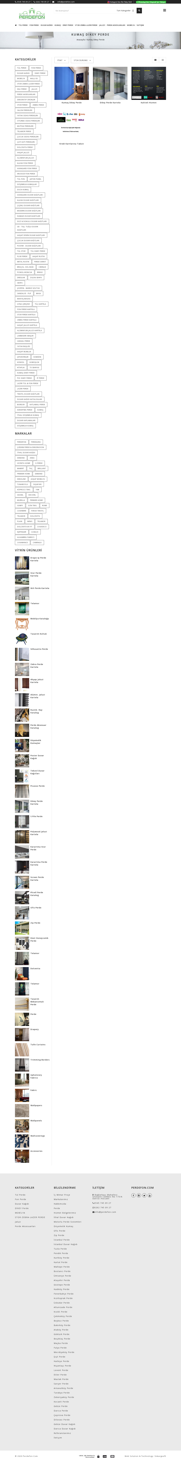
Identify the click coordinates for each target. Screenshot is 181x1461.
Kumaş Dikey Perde (26, 373)
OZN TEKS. (32, 505)
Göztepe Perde (62, 1284)
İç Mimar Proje (62, 1195)
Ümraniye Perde (62, 1275)
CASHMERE (21, 511)
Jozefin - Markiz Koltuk (28, 288)
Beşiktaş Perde (62, 1338)
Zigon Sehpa (36, 277)
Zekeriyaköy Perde (64, 1397)
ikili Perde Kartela (39, 588)
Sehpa (20, 283)
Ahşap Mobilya (38, 479)
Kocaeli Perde (61, 1401)
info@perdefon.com (66, 2)
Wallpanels (36, 1120)
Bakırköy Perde (62, 1325)
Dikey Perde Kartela (110, 102)
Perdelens (36, 442)
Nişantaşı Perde (62, 1365)
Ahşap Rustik (38, 256)
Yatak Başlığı (23, 346)
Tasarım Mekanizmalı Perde (37, 1002)
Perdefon (21, 442)
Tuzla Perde (60, 1249)
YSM (37, 489)
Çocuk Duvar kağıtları (28, 240)
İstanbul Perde (62, 1240)
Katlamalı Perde (37, 404)
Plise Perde (22, 256)
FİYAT (59, 60)
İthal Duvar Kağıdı (26, 452)
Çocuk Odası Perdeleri (28, 137)
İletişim (140, 25)
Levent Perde (61, 1370)
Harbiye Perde (61, 1361)
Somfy (20, 505)
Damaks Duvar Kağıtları (28, 216)
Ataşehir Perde (62, 1280)
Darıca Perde (61, 1410)
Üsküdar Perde (62, 1302)
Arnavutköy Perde (63, 1388)
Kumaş (58, 25)
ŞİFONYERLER (22, 357)
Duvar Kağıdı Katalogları (29, 399)
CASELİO (34, 532)
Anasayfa (81, 39)
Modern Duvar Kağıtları (29, 211)
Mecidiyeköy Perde (64, 1352)
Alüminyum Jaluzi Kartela (29, 330)
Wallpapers (36, 1105)
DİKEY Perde (68, 25)
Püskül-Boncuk (24, 272)
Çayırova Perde (62, 1415)
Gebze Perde (61, 1406)
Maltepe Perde (62, 1266)
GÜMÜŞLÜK (34, 362)
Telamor (21, 516)
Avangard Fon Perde (27, 168)
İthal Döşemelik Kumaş (28, 415)
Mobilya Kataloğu (39, 618)
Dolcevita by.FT (24, 527)
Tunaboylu (22, 484)
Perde (33, 1014)
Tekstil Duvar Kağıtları (28, 394)
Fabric (33, 1090)
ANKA (32, 458)
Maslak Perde (61, 1379)
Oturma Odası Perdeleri (28, 121)
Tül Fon (21, 179)
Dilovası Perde (62, 1419)
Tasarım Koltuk (38, 634)
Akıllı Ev (34, 78)
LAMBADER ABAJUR (25, 336)
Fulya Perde (60, 1347)
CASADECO (42, 527)
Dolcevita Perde (25, 147)
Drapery (34, 1029)
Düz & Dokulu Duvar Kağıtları (32, 221)
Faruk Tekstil (37, 511)
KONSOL (20, 362)
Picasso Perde (37, 786)
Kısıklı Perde (60, 1311)
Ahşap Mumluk (24, 352)
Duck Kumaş (23, 189)
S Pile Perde (36, 816)
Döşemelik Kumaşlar (27, 184)
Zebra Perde (38, 105)
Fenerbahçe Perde (64, 1293)
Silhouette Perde (39, 649)
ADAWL (20, 495)
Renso (40, 272)
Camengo (37, 542)
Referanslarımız (62, 1433)
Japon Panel (35, 179)
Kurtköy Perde (61, 1257)
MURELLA (21, 500)
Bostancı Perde (62, 1271)
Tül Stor (21, 251)
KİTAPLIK (21, 367)
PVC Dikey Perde (24, 378)
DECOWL (32, 495)
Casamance (22, 542)
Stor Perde (22, 105)
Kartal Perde (61, 1262)
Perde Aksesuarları (116, 25)
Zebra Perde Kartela (27, 320)
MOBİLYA (131, 25)
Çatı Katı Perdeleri (26, 142)
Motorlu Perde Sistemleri (67, 1222)
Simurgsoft (160, 1456)
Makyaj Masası (23, 299)
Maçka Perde (61, 1343)
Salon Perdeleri (24, 110)
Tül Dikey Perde (38, 251)
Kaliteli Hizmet (149, 102)
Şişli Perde (59, 1356)
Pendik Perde (61, 1253)
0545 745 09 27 (23, 2)
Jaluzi (102, 25)
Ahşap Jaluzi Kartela (27, 325)
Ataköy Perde (61, 1329)
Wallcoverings (37, 1136)
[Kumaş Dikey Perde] (71, 83)
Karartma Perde (24, 410)
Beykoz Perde (61, 1320)
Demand (21, 458)
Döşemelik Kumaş (25, 426)
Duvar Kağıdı (47, 25)
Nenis (29, 521)
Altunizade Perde (63, 1307)
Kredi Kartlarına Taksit (71, 143)
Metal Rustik (23, 262)
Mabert (20, 468)
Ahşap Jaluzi (23, 152)
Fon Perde (34, 25)
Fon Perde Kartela (26, 309)
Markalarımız (61, 1199)
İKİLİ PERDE (22, 89)
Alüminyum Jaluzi (25, 158)
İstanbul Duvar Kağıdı (66, 1244)
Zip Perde (35, 923)
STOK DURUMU (81, 60)
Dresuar (21, 277)
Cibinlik (42, 267)
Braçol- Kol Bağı (25, 267)
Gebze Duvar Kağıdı (64, 1424)
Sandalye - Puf (24, 293)
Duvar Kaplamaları (26, 420)
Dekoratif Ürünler (26, 100)
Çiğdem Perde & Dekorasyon (30, 447)
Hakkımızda (60, 1204)
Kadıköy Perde (62, 1289)
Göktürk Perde (62, 1334)
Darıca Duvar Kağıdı (65, 1428)
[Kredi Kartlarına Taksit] (71, 124)
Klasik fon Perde (25, 163)
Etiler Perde (60, 1374)
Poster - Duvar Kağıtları (29, 246)
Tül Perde (23, 25)
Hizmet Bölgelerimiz (65, 1213)
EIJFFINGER (21, 532)
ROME (44, 505)
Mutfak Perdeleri (25, 126)
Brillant (42, 468)
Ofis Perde (35, 907)
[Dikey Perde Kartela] (110, 83)
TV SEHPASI (34, 367)
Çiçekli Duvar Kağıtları (28, 205)
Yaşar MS (37, 484)
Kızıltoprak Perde (63, 1298)
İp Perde (40, 378)
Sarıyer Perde (61, 1383)
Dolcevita (35, 516)
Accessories (36, 1151)
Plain (19, 521)
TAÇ (31, 468)
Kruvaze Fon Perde (26, 174)
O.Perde (39, 463)
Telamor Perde (24, 131)
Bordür (21, 404)
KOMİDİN (37, 357)
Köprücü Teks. (24, 489)
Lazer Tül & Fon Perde (27, 383)
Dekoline (21, 479)
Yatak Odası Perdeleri (27, 115)
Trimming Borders (40, 1059)
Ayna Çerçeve (23, 304)
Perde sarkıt (40, 262)
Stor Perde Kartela (26, 314)
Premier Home (23, 474)
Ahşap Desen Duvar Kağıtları (31, 235)
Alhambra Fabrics (25, 537)
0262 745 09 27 (42, 2)
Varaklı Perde (23, 341)
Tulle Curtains (37, 1044)
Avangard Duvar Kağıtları (30, 195)
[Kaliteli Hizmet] (148, 83)
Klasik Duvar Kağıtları (28, 200)
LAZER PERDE (22, 389)
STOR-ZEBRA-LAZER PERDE (86, 25)
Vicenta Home (23, 463)
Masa (38, 293)
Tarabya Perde (62, 1392)
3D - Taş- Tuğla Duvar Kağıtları (27, 228)
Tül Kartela (40, 304)
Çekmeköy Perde (63, 1316)
